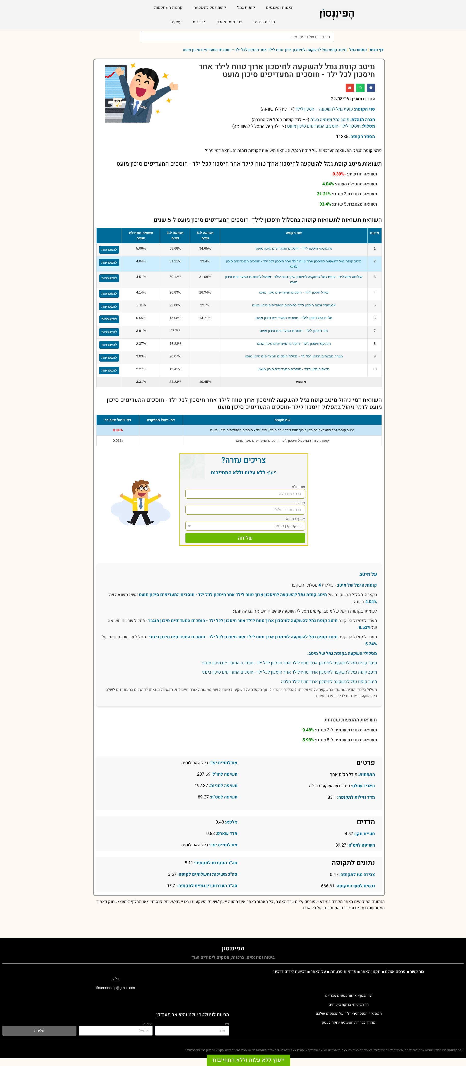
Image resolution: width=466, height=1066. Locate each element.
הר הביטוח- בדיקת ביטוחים (349, 1004)
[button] (371, 88)
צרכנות (199, 22)
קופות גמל (246, 7)
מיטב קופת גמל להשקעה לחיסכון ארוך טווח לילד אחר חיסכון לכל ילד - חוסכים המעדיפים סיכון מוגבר (243, 620)
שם (226, 1024)
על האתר (318, 972)
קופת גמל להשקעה (209, 7)
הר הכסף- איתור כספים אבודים (348, 995)
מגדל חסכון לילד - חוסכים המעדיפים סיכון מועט (294, 292)
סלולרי (299, 503)
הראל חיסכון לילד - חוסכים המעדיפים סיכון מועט (293, 369)
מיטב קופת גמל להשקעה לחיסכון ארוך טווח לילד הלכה (329, 681)
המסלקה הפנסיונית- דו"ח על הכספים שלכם (349, 1013)
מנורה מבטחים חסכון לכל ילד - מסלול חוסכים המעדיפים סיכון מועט (294, 356)
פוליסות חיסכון (229, 22)
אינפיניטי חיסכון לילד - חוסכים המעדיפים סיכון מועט (294, 248)
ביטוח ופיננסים (279, 7)
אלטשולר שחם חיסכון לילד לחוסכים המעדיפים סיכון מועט (294, 305)
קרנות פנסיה (264, 22)
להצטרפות (109, 249)
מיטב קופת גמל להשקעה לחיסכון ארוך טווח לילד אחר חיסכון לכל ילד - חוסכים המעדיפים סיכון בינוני (243, 637)
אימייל (148, 1024)
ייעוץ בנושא (295, 519)
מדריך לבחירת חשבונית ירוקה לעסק (348, 1022)
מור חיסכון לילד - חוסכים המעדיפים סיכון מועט (294, 331)
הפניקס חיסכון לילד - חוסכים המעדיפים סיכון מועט (294, 344)
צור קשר (417, 972)
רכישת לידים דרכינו (289, 972)
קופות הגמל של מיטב (357, 585)
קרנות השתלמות (168, 7)
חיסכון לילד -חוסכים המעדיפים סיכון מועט (324, 126)
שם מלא (298, 487)
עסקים (176, 22)
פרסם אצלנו (395, 972)
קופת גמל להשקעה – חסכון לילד (324, 109)
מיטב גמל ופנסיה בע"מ (329, 119)
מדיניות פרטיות (343, 972)
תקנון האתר (371, 972)
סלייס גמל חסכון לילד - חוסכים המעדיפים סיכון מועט (294, 318)
